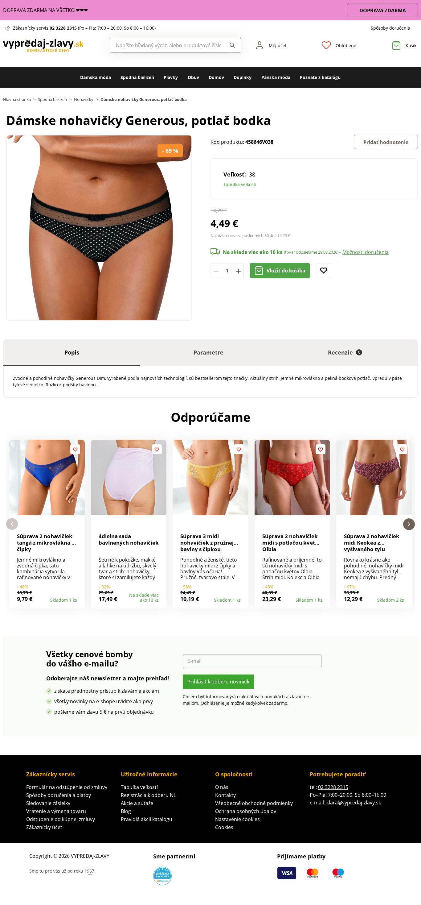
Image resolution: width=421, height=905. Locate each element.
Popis (71, 352)
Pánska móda (275, 77)
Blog (126, 811)
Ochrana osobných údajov (245, 811)
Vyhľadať (230, 45)
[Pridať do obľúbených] (323, 270)
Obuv (193, 77)
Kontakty (225, 795)
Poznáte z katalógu (320, 77)
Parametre (208, 352)
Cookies (224, 827)
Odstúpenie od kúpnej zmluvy (60, 819)
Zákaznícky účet (44, 827)
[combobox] (165, 45)
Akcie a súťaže (137, 803)
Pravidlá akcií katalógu (146, 819)
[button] (12, 524)
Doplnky (242, 77)
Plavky (171, 77)
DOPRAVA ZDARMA (382, 10)
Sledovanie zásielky (48, 803)
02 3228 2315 (63, 28)
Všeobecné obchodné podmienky (254, 803)
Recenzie (344, 352)
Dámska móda (95, 77)
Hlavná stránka (17, 99)
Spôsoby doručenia (390, 28)
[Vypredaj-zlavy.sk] (52, 45)
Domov (216, 77)
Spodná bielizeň (137, 77)
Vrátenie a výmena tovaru (56, 811)
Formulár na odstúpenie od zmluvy (66, 787)
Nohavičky (83, 99)
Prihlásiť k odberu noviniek (218, 681)
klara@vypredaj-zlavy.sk (353, 802)
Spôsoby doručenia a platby (58, 795)
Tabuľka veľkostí (239, 184)
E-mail (194, 661)
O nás (221, 787)
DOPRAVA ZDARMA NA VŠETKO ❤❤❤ (45, 10)
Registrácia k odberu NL (148, 795)
